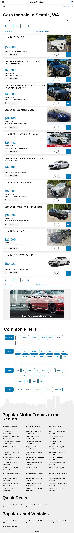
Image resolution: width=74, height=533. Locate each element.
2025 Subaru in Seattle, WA (34, 448)
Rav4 (18, 370)
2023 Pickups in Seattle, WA (34, 479)
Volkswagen (34, 351)
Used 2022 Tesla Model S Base (19, 110)
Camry (51, 370)
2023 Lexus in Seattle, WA (56, 437)
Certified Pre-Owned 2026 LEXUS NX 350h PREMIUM (23, 62)
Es (66, 370)
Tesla (36, 362)
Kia (30, 362)
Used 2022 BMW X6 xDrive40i (19, 255)
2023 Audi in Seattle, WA (56, 458)
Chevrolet (49, 356)
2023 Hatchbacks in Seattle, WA (35, 458)
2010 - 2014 (48, 389)
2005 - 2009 (58, 389)
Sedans (25, 337)
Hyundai (34, 356)
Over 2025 (28, 389)
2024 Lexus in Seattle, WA (33, 442)
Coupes (59, 337)
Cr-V (56, 375)
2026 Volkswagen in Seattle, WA (58, 484)
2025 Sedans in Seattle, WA (11, 448)
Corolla (44, 370)
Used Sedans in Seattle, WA (34, 521)
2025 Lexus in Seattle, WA (56, 448)
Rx (23, 370)
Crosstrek (30, 370)
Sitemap (37, 531)
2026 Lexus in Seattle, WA (56, 468)
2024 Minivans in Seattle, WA (11, 479)
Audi (18, 356)
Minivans (51, 337)
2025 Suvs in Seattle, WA (10, 427)
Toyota (18, 351)
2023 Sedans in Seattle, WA (11, 453)
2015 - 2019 (38, 389)
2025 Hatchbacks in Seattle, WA (35, 474)
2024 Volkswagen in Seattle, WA (12, 458)
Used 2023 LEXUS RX (15, 37)
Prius (36, 375)
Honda (50, 351)
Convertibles (20, 343)
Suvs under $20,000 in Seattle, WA (13, 505)
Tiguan (49, 375)
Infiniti (42, 362)
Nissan (65, 356)
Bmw (41, 356)
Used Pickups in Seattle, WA (11, 527)
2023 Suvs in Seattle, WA (56, 427)
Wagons (29, 343)
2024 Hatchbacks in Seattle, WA (12, 474)
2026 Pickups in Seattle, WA (34, 484)
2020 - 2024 (19, 389)
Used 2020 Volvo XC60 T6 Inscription (22, 134)
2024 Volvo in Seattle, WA (33, 468)
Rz (42, 375)
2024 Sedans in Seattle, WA (11, 437)
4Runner (59, 370)
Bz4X (18, 375)
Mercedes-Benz (52, 362)
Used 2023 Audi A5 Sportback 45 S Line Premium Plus (24, 159)
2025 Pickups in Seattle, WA (57, 479)
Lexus (25, 351)
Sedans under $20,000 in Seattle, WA (36, 505)
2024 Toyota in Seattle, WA (10, 432)
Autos (3, 6)
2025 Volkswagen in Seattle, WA (12, 442)
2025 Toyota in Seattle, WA (34, 432)
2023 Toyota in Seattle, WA (57, 442)
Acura (63, 351)
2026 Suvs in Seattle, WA (33, 437)
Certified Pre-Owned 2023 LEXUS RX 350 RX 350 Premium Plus (25, 87)
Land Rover (25, 356)
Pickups (43, 337)
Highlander (19, 381)
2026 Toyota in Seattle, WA (57, 432)
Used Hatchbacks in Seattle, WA (58, 521)
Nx (37, 370)
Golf (62, 375)
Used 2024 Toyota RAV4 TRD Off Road (23, 207)
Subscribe (70, 6)
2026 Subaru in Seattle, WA (11, 489)
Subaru (42, 351)
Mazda (57, 356)
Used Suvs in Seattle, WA (10, 521)
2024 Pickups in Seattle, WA (57, 463)
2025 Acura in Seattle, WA (10, 468)
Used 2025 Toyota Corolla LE (18, 231)
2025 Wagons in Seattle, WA (11, 484)
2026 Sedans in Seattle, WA (34, 463)
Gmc (18, 362)
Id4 (24, 375)
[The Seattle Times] (37, 2)
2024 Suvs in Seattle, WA (33, 427)
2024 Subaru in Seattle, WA (57, 453)
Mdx (27, 381)
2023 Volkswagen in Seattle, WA (35, 453)
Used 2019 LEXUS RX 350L (18, 183)
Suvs (18, 337)
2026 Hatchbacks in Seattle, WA (58, 474)
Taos (41, 381)
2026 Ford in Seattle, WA (56, 489)
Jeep (24, 362)
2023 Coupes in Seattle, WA (34, 489)
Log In (65, 6)
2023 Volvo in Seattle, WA (10, 463)
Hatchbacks (34, 337)
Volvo (57, 351)
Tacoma (34, 381)
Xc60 (30, 375)
